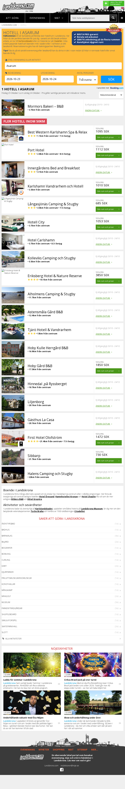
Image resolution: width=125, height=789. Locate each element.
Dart (4, 566)
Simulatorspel (9, 620)
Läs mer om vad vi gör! (79, 760)
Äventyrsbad (8, 523)
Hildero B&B (17, 499)
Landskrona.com (9, 25)
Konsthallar (8, 584)
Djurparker (8, 572)
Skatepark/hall (9, 626)
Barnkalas (7, 535)
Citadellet (58, 41)
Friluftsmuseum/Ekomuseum (17, 578)
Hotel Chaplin (89, 496)
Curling (6, 560)
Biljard (5, 541)
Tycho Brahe (37, 511)
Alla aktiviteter (13, 638)
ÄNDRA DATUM (92, 110)
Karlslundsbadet (26, 41)
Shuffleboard (9, 614)
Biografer (7, 547)
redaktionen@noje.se (70, 765)
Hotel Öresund (46, 496)
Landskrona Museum (92, 508)
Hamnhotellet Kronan (66, 496)
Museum (6, 602)
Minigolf (6, 596)
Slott (5, 632)
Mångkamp (7, 590)
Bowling (6, 554)
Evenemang (37, 17)
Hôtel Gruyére (34, 499)
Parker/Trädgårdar (12, 608)
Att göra (12, 17)
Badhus (5, 529)
